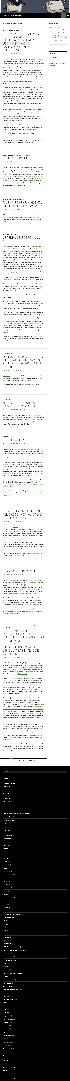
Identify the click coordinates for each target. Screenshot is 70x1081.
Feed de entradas (8, 1064)
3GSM (5, 881)
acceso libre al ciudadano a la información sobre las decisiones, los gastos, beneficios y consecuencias (23, 709)
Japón (5, 904)
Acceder (5, 1060)
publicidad (6, 970)
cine (5, 924)
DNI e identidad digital (10, 30)
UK (18, 30)
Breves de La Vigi (7, 798)
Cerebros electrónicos (22, 237)
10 (23, 760)
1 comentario (17, 53)
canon (5, 976)
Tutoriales (6, 937)
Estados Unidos (8, 897)
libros (5, 234)
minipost (6, 848)
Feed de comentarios (9, 1067)
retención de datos (8, 986)
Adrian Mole (22, 674)
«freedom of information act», (34, 689)
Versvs (5, 823)
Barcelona (6, 888)
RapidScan (21, 591)
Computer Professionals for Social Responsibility (16, 813)
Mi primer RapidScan (19, 571)
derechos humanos (21, 198)
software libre (8, 983)
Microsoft (6, 871)
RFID (5, 1039)
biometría (6, 1025)
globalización (33, 198)
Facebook (19, 155)
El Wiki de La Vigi (7, 801)
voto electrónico (8, 1019)
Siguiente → (32, 760)
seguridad (6, 1016)
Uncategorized (7, 1048)
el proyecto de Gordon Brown (30, 419)
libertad (5, 199)
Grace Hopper (35, 255)
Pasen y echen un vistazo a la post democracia (22, 204)
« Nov (51, 46)
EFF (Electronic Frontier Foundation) (14, 950)
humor (5, 845)
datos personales (8, 957)
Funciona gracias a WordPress (10, 1078)
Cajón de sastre (7, 835)
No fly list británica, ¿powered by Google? (20, 404)
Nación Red (21, 219)
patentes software (9, 980)
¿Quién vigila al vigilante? (12, 15)
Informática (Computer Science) (12, 914)
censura (5, 198)
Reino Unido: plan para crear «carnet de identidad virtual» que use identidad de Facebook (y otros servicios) (21, 42)
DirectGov (40, 87)
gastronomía (7, 838)
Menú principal (68, 15)
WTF (5, 855)
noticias (15, 527)
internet (6, 1029)
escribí (17, 449)
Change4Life (27, 449)
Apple (4, 155)
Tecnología (6, 1022)
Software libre (8, 1042)
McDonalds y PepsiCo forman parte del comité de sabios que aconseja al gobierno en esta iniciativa (23, 484)
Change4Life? (13, 440)
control (12, 198)
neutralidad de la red (9, 1035)
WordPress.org (7, 1070)
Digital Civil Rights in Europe (11, 817)
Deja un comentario (19, 370)
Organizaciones (7, 943)
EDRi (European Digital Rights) (12, 947)
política (11, 199)
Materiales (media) (8, 917)
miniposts (5, 940)
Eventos (5, 878)
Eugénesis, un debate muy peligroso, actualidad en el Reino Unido (23, 514)
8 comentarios (17, 657)
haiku (5, 842)
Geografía (5, 884)
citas (5, 927)
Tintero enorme (16, 158)
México (6, 907)
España (6, 894)
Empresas (5, 858)
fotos (5, 930)
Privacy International (9, 820)
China (5, 891)
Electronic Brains (19, 288)
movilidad (6, 1032)
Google (24, 155)
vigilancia (6, 1045)
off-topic (10, 234)
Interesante (6, 376)
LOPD (5, 963)
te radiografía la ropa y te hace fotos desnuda (23, 593)
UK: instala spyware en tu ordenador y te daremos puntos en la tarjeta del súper (23, 361)
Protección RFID (8, 874)
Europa (12, 155)
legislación (32, 626)
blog (8, 155)
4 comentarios (17, 241)
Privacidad (18, 199)
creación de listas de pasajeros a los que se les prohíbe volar (21, 422)
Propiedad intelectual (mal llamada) (12, 973)
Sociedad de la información (10, 989)
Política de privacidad (9, 783)
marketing (6, 966)
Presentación (6, 786)
